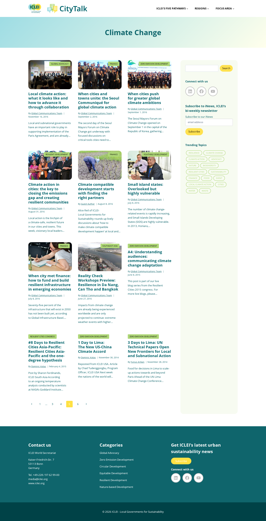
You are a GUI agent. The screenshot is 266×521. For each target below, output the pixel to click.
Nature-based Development (116, 487)
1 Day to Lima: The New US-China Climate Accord (95, 347)
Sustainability (218, 171)
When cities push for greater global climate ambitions (144, 98)
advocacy (216, 159)
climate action (197, 159)
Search (226, 68)
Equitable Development (155, 154)
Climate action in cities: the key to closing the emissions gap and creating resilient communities (48, 193)
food (206, 178)
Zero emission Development (154, 64)
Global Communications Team (46, 113)
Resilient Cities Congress (42, 336)
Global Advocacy (60, 64)
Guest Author (88, 203)
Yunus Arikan (137, 361)
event (219, 178)
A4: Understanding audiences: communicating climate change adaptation (149, 258)
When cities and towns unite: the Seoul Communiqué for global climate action (98, 100)
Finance (114, 64)
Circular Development (113, 466)
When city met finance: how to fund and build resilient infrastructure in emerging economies (49, 282)
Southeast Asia (110, 246)
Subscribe (181, 461)
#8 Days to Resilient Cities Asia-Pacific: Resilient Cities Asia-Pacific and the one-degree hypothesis (46, 351)
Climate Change (214, 152)
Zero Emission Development (117, 459)
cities (221, 184)
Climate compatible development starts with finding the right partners (96, 191)
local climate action (200, 184)
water (192, 190)
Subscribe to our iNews (199, 116)
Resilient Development (57, 154)
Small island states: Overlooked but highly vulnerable (145, 189)
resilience (194, 152)
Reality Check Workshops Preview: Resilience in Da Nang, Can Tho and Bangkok (98, 282)
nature (192, 165)
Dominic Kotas (38, 366)
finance (193, 178)
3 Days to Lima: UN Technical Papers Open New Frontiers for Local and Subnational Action (149, 349)
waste (205, 190)
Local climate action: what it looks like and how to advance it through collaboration (48, 100)
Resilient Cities (196, 171)
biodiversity (209, 165)
